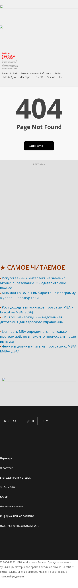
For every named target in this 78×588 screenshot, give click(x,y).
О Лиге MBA (8, 487)
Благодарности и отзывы (15, 477)
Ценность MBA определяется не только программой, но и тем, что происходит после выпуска (38, 336)
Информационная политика (17, 516)
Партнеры (6, 458)
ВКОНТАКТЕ (11, 421)
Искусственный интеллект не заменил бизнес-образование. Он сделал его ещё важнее (33, 283)
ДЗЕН (30, 421)
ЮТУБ (45, 421)
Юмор (4, 496)
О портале (6, 468)
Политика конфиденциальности (19, 525)
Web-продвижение (11, 506)
